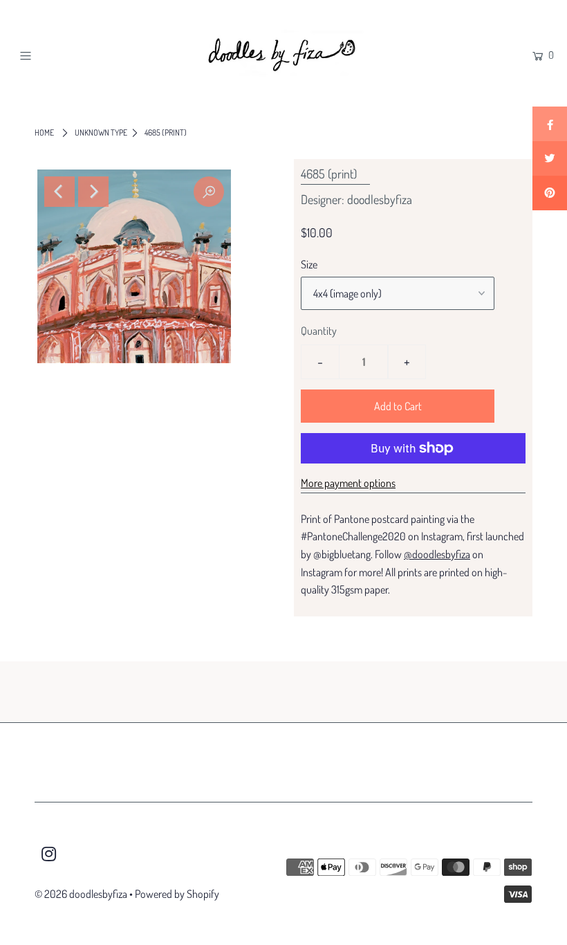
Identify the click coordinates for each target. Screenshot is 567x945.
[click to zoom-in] (209, 191)
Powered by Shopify (177, 894)
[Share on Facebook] (549, 124)
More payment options (348, 483)
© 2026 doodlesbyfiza (81, 894)
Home (44, 132)
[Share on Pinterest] (549, 193)
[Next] (93, 191)
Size (309, 264)
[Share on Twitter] (549, 158)
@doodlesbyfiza (437, 554)
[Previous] (59, 191)
